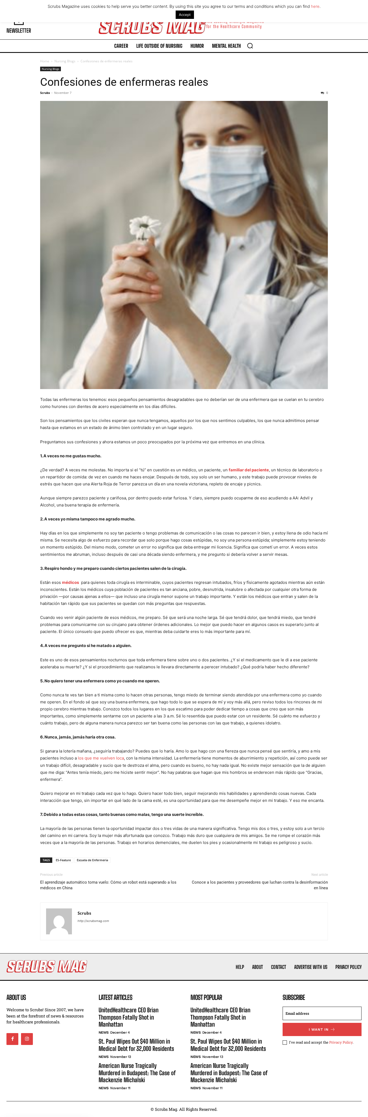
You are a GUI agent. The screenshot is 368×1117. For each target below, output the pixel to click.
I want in (319, 1029)
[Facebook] (12, 1039)
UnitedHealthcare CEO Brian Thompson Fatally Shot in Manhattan (128, 1017)
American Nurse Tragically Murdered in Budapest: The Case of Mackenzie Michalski (137, 1073)
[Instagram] (27, 1039)
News (104, 1032)
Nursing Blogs (64, 61)
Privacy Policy (341, 1042)
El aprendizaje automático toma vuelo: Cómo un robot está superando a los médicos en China (108, 885)
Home (44, 61)
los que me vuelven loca (101, 758)
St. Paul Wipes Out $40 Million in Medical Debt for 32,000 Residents (136, 1045)
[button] (250, 45)
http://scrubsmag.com (93, 921)
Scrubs (45, 93)
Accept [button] (185, 14)
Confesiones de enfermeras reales (124, 82)
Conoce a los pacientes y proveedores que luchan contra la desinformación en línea (260, 885)
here (315, 6)
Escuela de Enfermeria (92, 860)
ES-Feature (63, 860)
